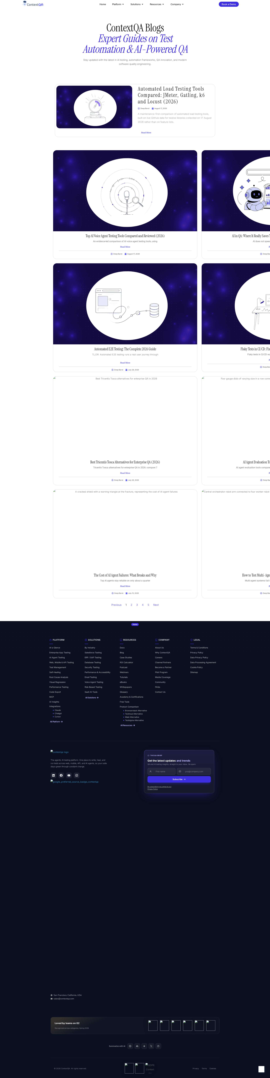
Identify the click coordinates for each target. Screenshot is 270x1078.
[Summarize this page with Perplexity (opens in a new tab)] (158, 1046)
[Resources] (121, 640)
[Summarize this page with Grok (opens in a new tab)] (151, 1046)
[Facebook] (61, 775)
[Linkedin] (53, 775)
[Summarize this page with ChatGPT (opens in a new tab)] (130, 1046)
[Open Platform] (123, 4)
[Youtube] (69, 775)
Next (156, 604)
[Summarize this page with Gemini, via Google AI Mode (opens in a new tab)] (144, 1046)
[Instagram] (76, 775)
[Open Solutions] (142, 4)
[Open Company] (183, 4)
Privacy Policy (153, 789)
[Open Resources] (163, 4)
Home (135, 624)
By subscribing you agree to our (159, 787)
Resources (129, 640)
